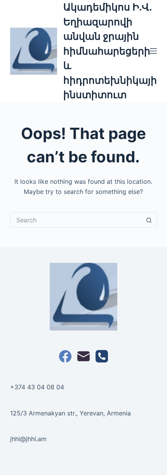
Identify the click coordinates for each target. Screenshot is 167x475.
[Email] (83, 356)
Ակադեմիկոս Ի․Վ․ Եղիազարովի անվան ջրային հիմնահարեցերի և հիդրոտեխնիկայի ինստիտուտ (110, 50)
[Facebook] (65, 356)
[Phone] (102, 356)
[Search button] (149, 220)
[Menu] (153, 51)
